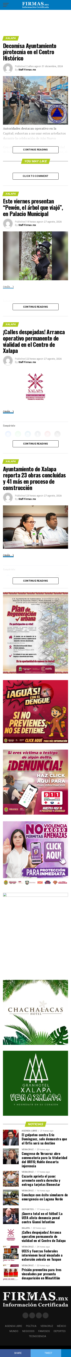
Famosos (44, 1331)
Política (31, 1326)
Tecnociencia (37, 1336)
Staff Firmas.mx (27, 69)
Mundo (13, 1331)
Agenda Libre (13, 1326)
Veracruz (46, 1326)
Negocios (28, 1331)
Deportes (59, 1331)
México (61, 1326)
